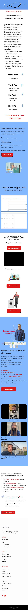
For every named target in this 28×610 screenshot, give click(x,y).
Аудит (3, 542)
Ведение (4, 561)
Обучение (4, 581)
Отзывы (4, 585)
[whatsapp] (5, 596)
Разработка (5, 539)
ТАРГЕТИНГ (5, 566)
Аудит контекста (6, 556)
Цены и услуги (5, 588)
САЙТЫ (4, 537)
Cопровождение (6, 547)
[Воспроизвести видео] (14, 411)
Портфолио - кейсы (7, 583)
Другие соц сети (6, 576)
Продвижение (5, 544)
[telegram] (3, 596)
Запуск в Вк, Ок (6, 573)
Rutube (3, 590)
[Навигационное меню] (26, 4)
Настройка (5, 559)
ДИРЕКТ (4, 551)
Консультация (5, 554)
